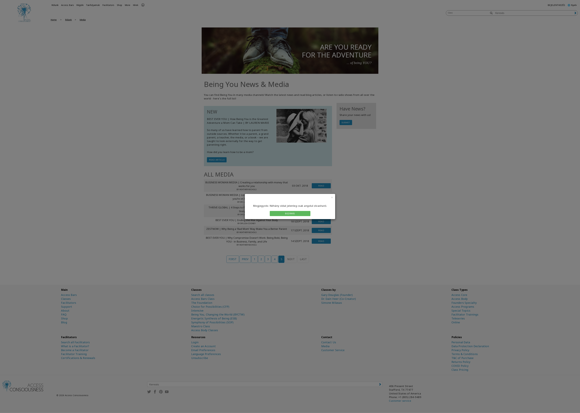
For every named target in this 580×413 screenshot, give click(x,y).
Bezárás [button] (290, 213)
